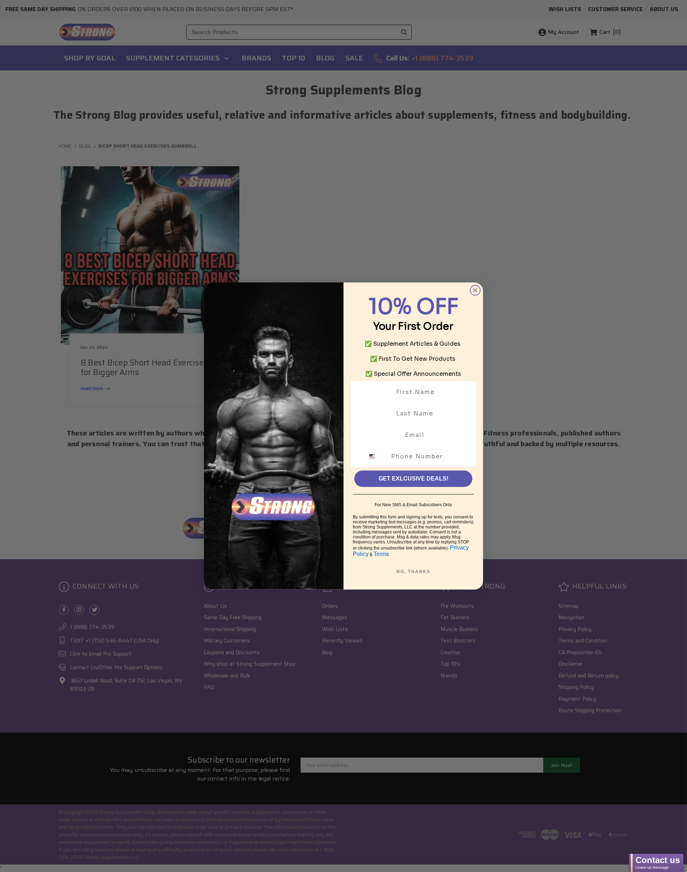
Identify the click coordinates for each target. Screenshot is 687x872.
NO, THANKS (413, 571)
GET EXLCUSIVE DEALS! (413, 479)
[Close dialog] (475, 290)
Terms (381, 554)
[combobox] (376, 456)
